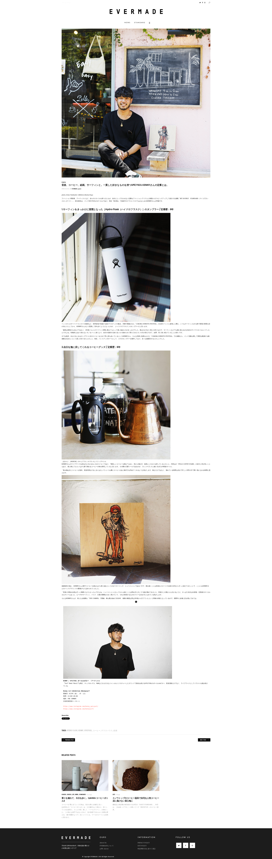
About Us (103, 843)
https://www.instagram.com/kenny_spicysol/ (80, 706)
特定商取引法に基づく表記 (146, 849)
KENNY (80, 730)
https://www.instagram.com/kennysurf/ (78, 709)
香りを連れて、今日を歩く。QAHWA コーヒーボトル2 (85, 799)
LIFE (73, 794)
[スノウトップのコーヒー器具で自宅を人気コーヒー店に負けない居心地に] (136, 775)
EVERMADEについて (107, 846)
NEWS (76, 794)
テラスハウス (107, 730)
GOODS (64, 794)
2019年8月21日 (66, 189)
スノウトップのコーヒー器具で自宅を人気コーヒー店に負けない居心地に (136, 799)
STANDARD (82, 794)
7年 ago (118, 794)
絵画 (115, 730)
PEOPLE (64, 182)
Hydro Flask (72, 730)
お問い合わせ (104, 849)
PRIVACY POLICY (144, 843)
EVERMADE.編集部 (76, 189)
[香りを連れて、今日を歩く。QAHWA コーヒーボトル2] (85, 775)
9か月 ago (89, 794)
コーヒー (96, 730)
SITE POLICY (142, 846)
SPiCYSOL (88, 730)
